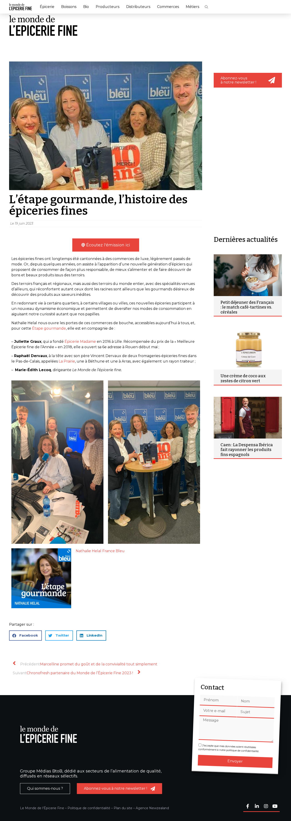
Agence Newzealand (152, 808)
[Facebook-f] (247, 806)
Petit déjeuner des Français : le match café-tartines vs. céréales (247, 307)
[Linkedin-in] (256, 806)
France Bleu (113, 551)
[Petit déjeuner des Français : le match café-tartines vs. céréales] (248, 275)
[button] (206, 7)
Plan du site (123, 808)
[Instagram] (266, 806)
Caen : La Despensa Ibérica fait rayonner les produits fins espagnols (247, 449)
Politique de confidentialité (89, 808)
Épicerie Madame (80, 341)
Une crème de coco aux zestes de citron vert (243, 378)
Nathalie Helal (88, 551)
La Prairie (67, 361)
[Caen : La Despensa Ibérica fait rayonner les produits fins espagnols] (248, 418)
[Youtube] (275, 806)
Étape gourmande (49, 328)
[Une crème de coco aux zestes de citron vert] (248, 349)
